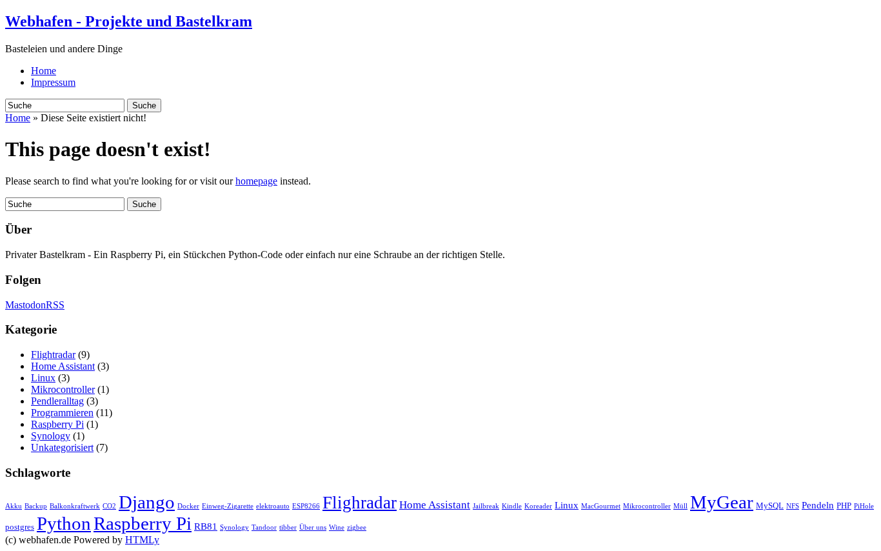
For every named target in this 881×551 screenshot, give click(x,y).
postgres (19, 527)
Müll (680, 506)
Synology (50, 435)
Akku (13, 506)
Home (43, 70)
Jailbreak (486, 506)
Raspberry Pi (57, 424)
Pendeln (818, 505)
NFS (792, 506)
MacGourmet (600, 506)
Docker (188, 506)
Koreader (538, 506)
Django (147, 502)
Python (64, 523)
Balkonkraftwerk (75, 506)
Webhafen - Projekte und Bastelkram (128, 21)
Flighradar (359, 502)
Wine (336, 527)
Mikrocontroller (63, 389)
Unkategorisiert (62, 447)
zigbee (356, 527)
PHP (843, 505)
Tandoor (264, 527)
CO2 (109, 506)
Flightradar (53, 354)
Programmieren (62, 412)
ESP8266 (306, 506)
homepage (256, 180)
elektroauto (273, 506)
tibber (288, 527)
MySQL (770, 505)
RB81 (205, 526)
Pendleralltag (57, 401)
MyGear (721, 502)
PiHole (864, 506)
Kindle (512, 506)
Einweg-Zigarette (227, 506)
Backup (36, 506)
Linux (43, 377)
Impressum (53, 82)
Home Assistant (63, 366)
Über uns (312, 527)
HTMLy (142, 539)
